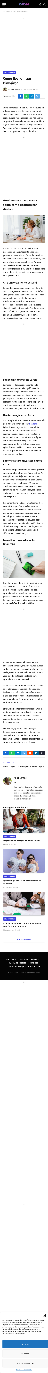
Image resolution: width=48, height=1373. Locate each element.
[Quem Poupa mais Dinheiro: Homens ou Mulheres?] (24, 861)
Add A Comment (24, 939)
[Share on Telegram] (31, 96)
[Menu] (4, 4)
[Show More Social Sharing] (42, 96)
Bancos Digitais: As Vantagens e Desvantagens (23, 766)
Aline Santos (15, 89)
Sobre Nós (33, 963)
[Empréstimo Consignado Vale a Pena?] (24, 820)
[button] (44, 1315)
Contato (35, 959)
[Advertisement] (24, 45)
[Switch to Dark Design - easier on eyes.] (40, 4)
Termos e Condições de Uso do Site (24, 967)
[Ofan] (24, 4)
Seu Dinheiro (9, 72)
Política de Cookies (17, 963)
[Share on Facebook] (20, 96)
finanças (33, 424)
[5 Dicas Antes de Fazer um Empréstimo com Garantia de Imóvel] (24, 903)
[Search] (44, 4)
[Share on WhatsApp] (26, 96)
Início (5, 11)
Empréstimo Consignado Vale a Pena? (21, 840)
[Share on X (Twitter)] (37, 96)
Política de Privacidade (24, 1370)
